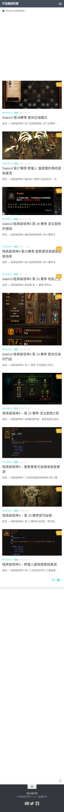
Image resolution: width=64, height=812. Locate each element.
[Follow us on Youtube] (27, 803)
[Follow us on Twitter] (32, 803)
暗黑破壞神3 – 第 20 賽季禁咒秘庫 (27, 515)
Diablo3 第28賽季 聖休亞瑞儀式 (24, 118)
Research (7, 113)
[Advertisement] (32, 49)
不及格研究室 (10, 3)
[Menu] (60, 3)
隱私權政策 (32, 793)
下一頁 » (57, 580)
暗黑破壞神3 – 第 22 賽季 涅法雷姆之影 (30, 413)
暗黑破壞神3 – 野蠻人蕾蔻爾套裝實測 (29, 564)
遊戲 (16, 113)
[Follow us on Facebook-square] (37, 803)
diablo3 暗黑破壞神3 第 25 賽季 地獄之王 (31, 279)
